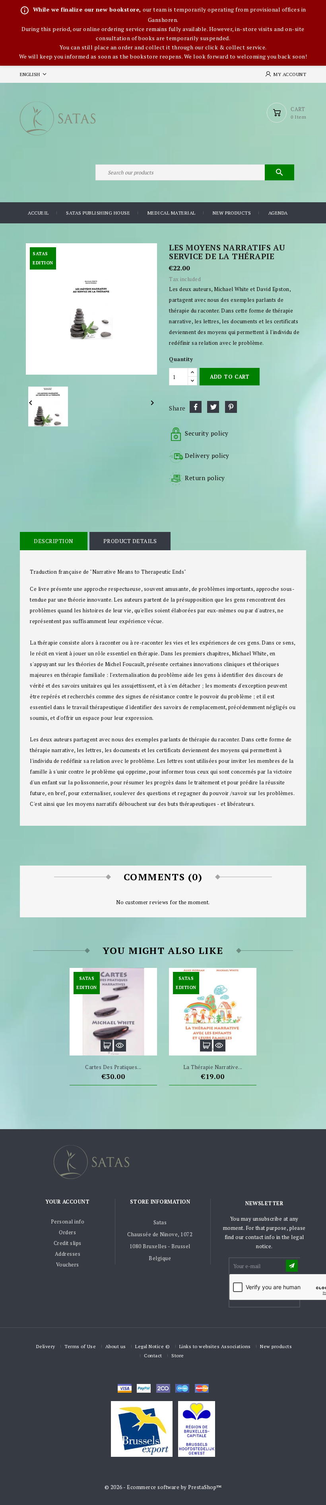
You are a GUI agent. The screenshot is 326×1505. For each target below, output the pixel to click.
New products (232, 213)
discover (144, 1388)
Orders (67, 1232)
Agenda (278, 213)
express (163, 1388)
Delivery (45, 1346)
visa (125, 1388)
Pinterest (231, 407)
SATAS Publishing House (98, 213)
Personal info (68, 1221)
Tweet (213, 407)
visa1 (202, 1388)
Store (177, 1355)
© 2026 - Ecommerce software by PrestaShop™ (163, 1487)
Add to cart (229, 376)
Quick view (120, 1046)
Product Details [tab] (130, 541)
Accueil (38, 213)
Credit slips (68, 1243)
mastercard (182, 1388)
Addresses (68, 1253)
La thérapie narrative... (213, 1067)
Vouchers (67, 1264)
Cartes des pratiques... (113, 1067)
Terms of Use (80, 1346)
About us (115, 1346)
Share (196, 407)
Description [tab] (54, 541)
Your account (67, 1201)
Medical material (171, 213)
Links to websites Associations (215, 1346)
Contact (153, 1355)
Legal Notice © (152, 1346)
